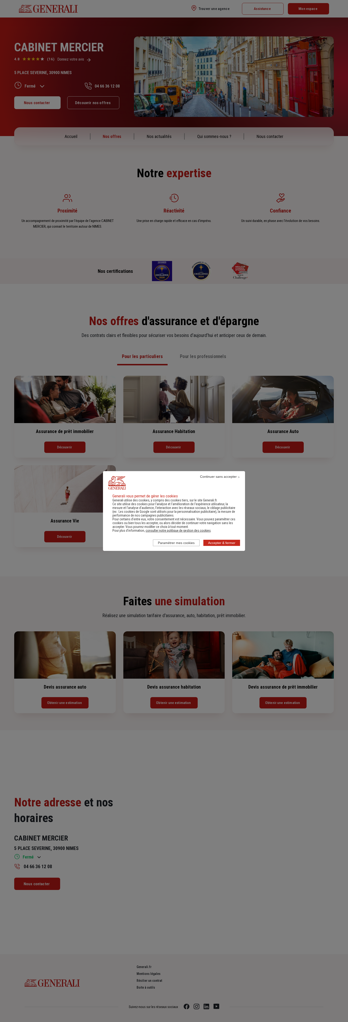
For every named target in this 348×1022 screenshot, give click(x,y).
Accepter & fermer (221, 543)
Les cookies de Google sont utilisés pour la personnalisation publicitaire (167, 511)
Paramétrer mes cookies (176, 543)
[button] (178, 530)
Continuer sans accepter (218, 476)
